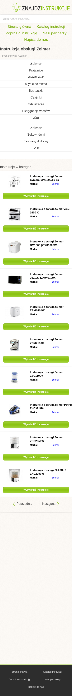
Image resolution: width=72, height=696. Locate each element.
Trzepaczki (36, 90)
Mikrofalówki (36, 77)
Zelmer (55, 184)
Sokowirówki (36, 134)
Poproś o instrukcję (21, 33)
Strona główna (19, 27)
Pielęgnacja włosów (36, 111)
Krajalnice (36, 70)
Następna (48, 503)
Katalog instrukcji (51, 27)
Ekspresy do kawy (36, 141)
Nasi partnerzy (55, 33)
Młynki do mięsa (36, 84)
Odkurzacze (36, 104)
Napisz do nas (36, 39)
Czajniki (36, 97)
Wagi (36, 117)
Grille (36, 148)
